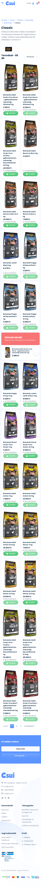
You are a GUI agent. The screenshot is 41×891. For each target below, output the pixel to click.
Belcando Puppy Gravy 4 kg (10, 394)
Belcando (8, 23)
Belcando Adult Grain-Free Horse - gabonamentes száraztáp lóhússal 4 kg (30, 99)
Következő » (29, 726)
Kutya (12, 20)
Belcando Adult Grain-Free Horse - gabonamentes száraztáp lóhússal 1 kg (10, 99)
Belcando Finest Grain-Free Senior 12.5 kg (29, 444)
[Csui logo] (10, 3)
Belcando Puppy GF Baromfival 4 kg (10, 316)
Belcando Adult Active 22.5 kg (9, 543)
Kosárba (12, 113)
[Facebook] (2, 798)
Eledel (20, 20)
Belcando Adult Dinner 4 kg (29, 543)
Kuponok (25, 816)
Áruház (4, 20)
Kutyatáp (29, 20)
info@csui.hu (8, 786)
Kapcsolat (20, 749)
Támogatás (19, 755)
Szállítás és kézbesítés (30, 826)
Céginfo (4, 817)
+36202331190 (8, 790)
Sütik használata (7, 847)
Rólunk (3, 813)
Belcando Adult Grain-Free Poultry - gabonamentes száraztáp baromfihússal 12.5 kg (29, 647)
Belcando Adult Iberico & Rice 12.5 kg (10, 214)
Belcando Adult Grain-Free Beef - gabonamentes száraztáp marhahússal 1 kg (10, 705)
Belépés (27, 837)
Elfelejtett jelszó (30, 844)
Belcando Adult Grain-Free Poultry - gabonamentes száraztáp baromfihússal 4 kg (10, 647)
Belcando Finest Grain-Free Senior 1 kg (10, 444)
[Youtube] (8, 798)
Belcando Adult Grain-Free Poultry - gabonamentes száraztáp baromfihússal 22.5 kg (9, 158)
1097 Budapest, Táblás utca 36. (15, 783)
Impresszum (6, 820)
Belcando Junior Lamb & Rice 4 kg (30, 394)
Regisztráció (28, 841)
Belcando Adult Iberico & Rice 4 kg (29, 214)
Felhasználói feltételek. (10, 844)
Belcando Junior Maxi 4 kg (10, 264)
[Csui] (7, 775)
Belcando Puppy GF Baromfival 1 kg (29, 265)
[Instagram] (5, 798)
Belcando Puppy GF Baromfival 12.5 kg (29, 316)
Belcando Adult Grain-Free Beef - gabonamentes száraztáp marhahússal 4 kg (30, 705)
